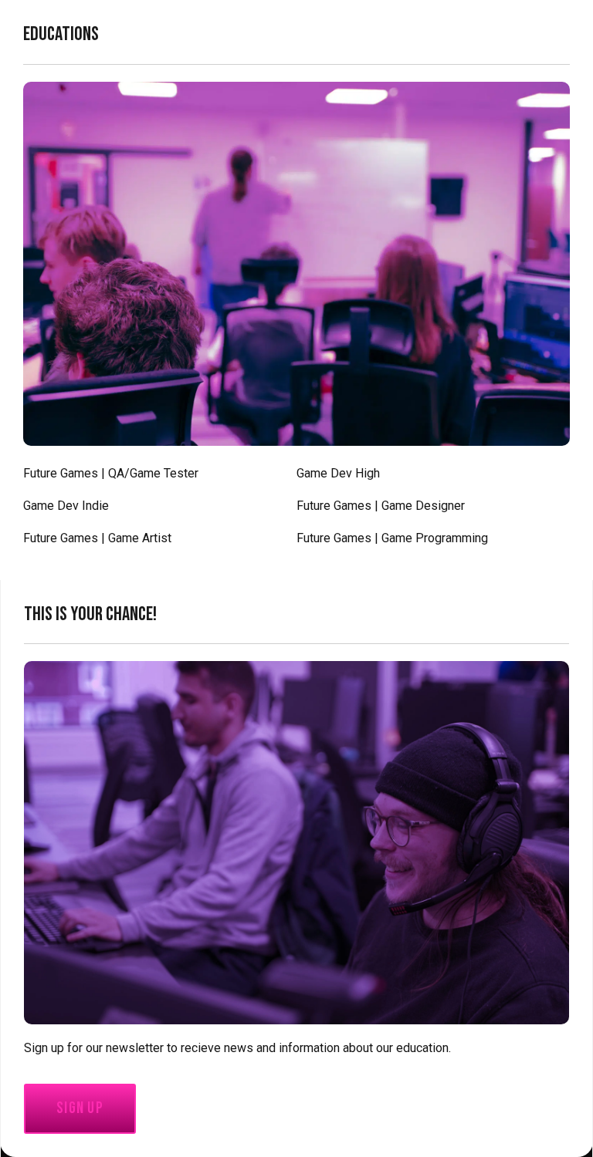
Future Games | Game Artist (97, 538)
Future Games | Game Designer (380, 505)
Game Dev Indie (66, 505)
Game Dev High (338, 473)
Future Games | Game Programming (392, 538)
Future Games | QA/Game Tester (110, 473)
